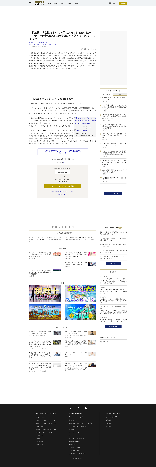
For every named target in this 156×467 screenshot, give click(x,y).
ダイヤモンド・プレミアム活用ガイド (46, 423)
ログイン (115, 3)
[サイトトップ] (39, 3)
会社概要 (108, 420)
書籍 (76, 3)
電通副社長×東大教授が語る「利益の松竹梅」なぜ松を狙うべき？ (113, 233)
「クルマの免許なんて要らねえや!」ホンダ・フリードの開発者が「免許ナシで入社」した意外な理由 (80, 239)
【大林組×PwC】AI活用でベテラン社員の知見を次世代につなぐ (113, 239)
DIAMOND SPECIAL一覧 (107, 337)
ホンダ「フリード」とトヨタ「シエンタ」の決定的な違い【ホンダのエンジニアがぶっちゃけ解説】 (45, 239)
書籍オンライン (73, 429)
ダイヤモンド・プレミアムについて (45, 420)
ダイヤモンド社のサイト (76, 413)
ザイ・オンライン (74, 432)
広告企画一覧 (104, 342)
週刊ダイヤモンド (74, 420)
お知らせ (108, 426)
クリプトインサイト (74, 447)
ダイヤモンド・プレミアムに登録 (63, 186)
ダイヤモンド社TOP (111, 417)
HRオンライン (73, 444)
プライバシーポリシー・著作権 (44, 432)
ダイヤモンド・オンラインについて (46, 413)
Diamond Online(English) (76, 417)
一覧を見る (113, 264)
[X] (70, 408)
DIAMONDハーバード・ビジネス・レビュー (81, 423)
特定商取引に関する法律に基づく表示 (46, 429)
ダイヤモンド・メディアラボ (77, 454)
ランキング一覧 (113, 194)
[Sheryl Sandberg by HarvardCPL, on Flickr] (80, 131)
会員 (120, 94)
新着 (49, 3)
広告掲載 (38, 438)
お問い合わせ (39, 441)
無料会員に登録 (62, 172)
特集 (70, 3)
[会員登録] (123, 3)
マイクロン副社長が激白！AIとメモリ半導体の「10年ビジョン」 (113, 251)
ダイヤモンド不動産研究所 (76, 438)
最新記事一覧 (113, 326)
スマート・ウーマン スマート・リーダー (48, 44)
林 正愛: (38, 42)
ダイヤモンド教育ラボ (75, 451)
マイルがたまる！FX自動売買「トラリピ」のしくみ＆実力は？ (113, 257)
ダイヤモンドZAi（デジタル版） (78, 426)
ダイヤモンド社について (113, 413)
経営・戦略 (32, 44)
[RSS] (86, 408)
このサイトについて (41, 417)
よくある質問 (39, 435)
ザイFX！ (72, 435)
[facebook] (78, 408)
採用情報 (108, 423)
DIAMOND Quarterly (74, 441)
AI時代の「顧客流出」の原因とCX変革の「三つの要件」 (113, 245)
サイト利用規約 (40, 426)
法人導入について (40, 444)
